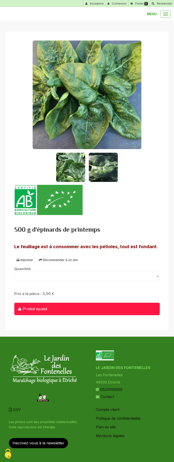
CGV (16, 409)
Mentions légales (110, 435)
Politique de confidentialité (118, 418)
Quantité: (22, 269)
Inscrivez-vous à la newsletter (38, 443)
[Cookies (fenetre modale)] (8, 454)
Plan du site (106, 427)
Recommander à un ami (60, 260)
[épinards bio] (87, 94)
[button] (162, 3)
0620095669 (111, 389)
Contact (107, 396)
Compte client (107, 409)
